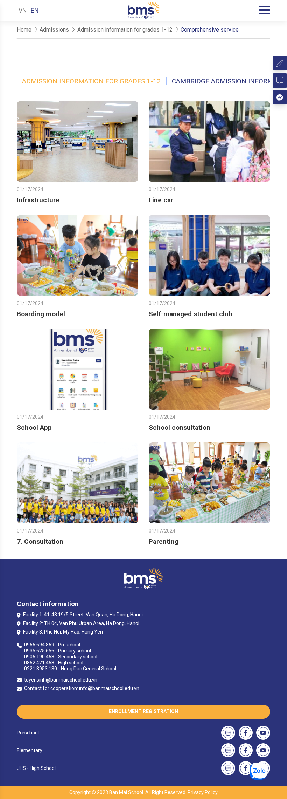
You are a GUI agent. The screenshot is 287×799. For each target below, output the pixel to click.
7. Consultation (40, 541)
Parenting (163, 541)
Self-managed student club (190, 314)
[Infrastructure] (77, 141)
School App (34, 428)
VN (23, 10)
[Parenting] (209, 482)
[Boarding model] (77, 255)
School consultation (179, 428)
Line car (161, 200)
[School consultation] (209, 369)
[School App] (77, 369)
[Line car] (209, 141)
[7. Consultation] (77, 482)
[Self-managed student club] (209, 255)
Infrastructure (38, 200)
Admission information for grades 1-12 (91, 81)
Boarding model (41, 314)
